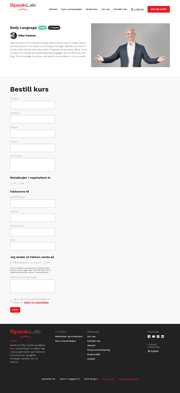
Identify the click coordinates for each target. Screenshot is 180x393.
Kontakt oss (120, 9)
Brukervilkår (93, 354)
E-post (37, 262)
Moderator (92, 9)
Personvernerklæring (98, 350)
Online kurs (158, 9)
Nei (22, 183)
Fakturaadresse (21, 262)
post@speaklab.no (129, 379)
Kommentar (16, 156)
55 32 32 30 (108, 379)
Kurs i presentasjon (71, 9)
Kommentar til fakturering (23, 277)
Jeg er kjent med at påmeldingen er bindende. (31, 301)
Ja (14, 183)
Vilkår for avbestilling (36, 302)
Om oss (106, 9)
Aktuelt (53, 9)
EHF (48, 262)
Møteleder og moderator (69, 336)
